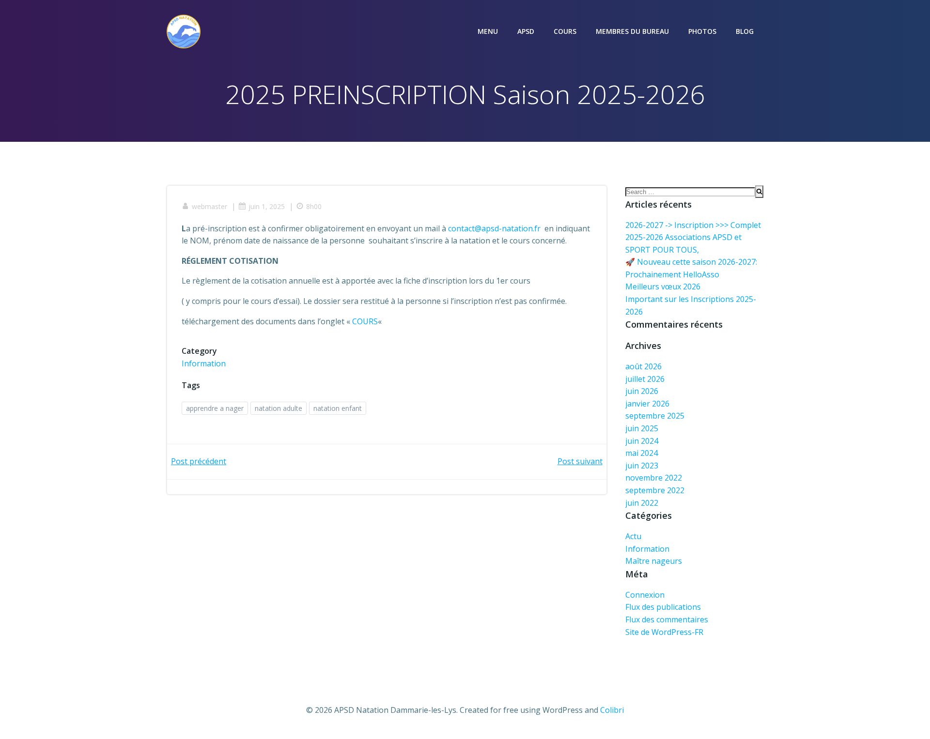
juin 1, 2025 (266, 206)
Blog (745, 31)
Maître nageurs (653, 561)
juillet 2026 (645, 379)
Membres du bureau (632, 31)
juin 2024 (641, 441)
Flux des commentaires (666, 619)
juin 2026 (641, 391)
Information (204, 363)
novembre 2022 (653, 477)
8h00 (314, 206)
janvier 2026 (647, 403)
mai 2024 (641, 453)
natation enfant (337, 408)
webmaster (209, 206)
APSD (525, 31)
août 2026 (643, 366)
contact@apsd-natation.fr (494, 228)
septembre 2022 (654, 490)
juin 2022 (641, 503)
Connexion (645, 594)
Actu (633, 536)
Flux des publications (663, 607)
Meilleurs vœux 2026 (662, 286)
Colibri (612, 710)
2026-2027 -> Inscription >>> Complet (693, 225)
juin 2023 (641, 465)
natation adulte (278, 408)
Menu (488, 31)
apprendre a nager (215, 408)
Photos (702, 31)
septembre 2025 (654, 415)
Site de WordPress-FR (664, 632)
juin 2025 (641, 428)
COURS (565, 31)
